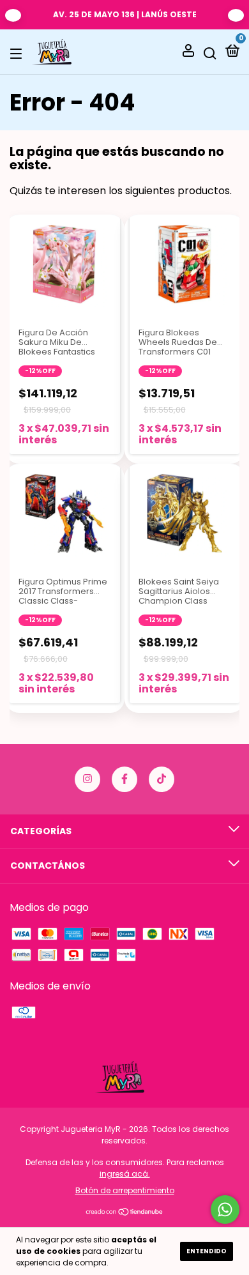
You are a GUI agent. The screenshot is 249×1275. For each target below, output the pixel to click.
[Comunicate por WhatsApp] (225, 1209)
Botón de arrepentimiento (124, 1190)
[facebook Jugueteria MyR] (124, 779)
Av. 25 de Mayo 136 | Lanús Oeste (125, 14)
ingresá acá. (125, 1173)
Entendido (206, 1251)
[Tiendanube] (125, 1212)
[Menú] (18, 52)
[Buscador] (210, 52)
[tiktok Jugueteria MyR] (161, 779)
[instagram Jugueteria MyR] (87, 779)
